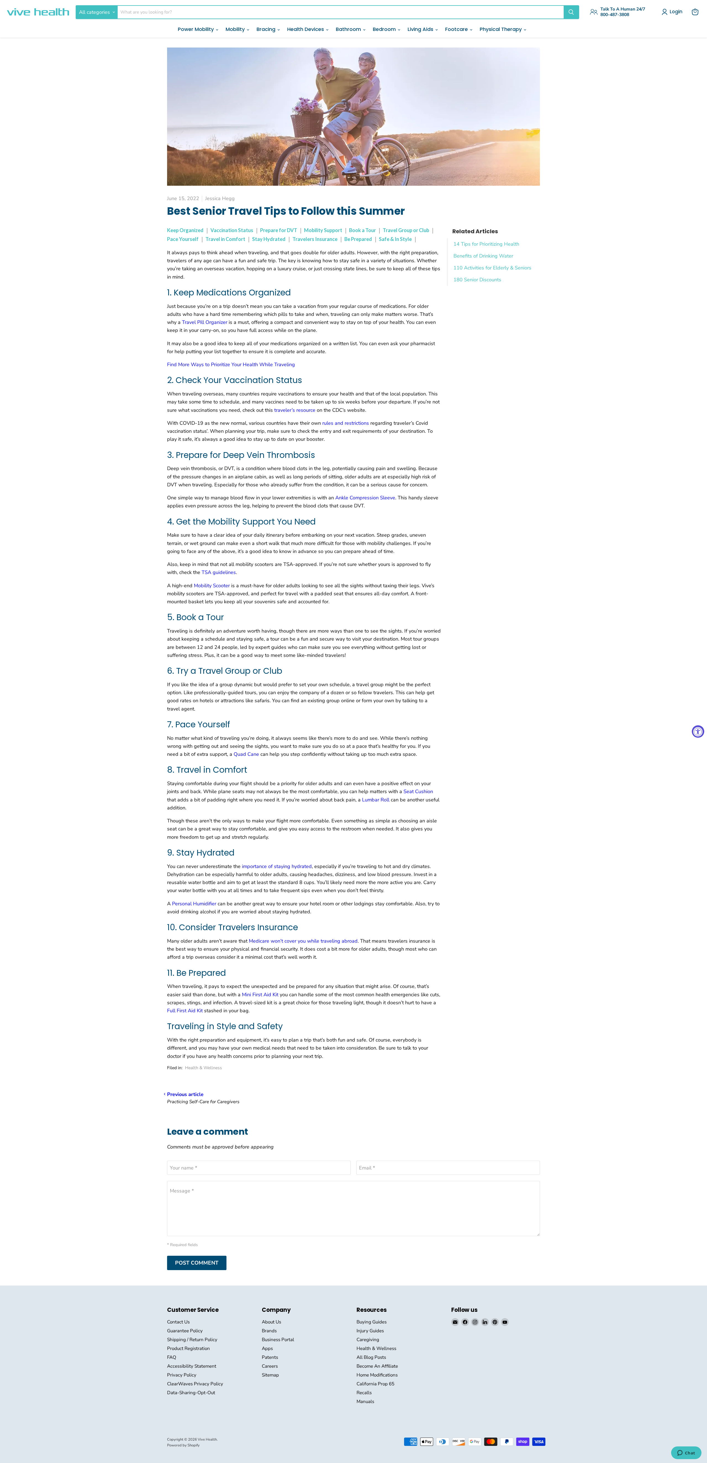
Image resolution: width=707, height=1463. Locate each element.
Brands (269, 1331)
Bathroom (349, 29)
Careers (270, 1366)
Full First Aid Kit (185, 1010)
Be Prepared (358, 239)
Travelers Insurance (314, 239)
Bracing (267, 29)
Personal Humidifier (194, 903)
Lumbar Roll (375, 799)
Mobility (236, 29)
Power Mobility (196, 29)
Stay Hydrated (269, 239)
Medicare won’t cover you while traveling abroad (303, 941)
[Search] (571, 12)
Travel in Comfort (225, 239)
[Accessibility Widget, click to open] (698, 731)
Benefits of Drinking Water (483, 256)
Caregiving (368, 1339)
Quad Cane (246, 754)
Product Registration (188, 1348)
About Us (271, 1322)
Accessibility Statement (191, 1366)
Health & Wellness (203, 1068)
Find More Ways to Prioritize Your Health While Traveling (231, 364)
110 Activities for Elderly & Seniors (492, 267)
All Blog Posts (371, 1357)
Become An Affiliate (377, 1366)
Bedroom (385, 29)
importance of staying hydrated (277, 866)
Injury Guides (370, 1331)
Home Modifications (377, 1375)
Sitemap (270, 1375)
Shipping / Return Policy (192, 1339)
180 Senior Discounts (477, 279)
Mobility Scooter (212, 585)
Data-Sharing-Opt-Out (191, 1392)
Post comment (196, 1263)
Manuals (365, 1401)
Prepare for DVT (278, 230)
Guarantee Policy (185, 1331)
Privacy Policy (181, 1375)
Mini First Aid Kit (260, 994)
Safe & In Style (395, 239)
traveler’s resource (294, 410)
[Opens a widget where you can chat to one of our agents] (686, 1453)
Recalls (364, 1392)
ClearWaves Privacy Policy (195, 1384)
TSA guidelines (219, 572)
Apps (267, 1348)
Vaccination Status (231, 230)
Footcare (457, 29)
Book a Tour (362, 230)
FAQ (171, 1357)
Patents (270, 1357)
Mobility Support (323, 230)
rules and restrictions (345, 423)
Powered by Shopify (183, 1445)
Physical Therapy (501, 29)
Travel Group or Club (406, 230)
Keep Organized (185, 230)
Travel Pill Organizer (204, 322)
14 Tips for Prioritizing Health (486, 244)
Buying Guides (372, 1322)
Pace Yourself (183, 239)
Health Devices (306, 29)
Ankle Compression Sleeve (365, 497)
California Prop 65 (375, 1384)
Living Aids (421, 29)
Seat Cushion (418, 791)
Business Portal (278, 1339)
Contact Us (178, 1322)
